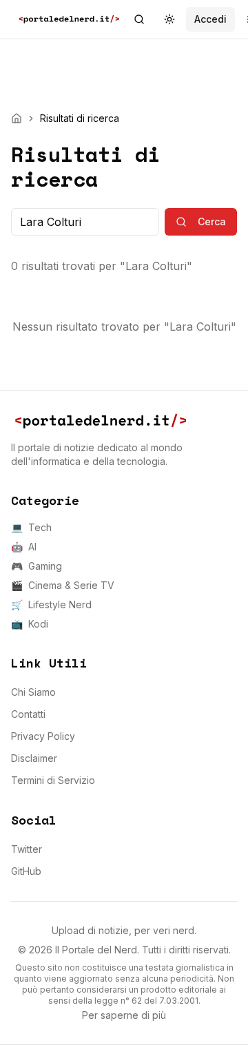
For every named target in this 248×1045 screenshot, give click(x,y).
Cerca (212, 221)
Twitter (26, 849)
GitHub (26, 871)
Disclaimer (34, 758)
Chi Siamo (33, 692)
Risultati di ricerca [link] (79, 118)
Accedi (210, 19)
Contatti (28, 714)
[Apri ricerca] (139, 19)
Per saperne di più (124, 1015)
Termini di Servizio (53, 780)
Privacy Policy (43, 736)
